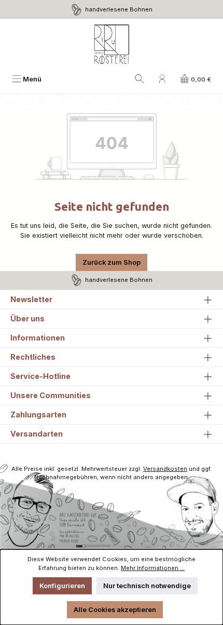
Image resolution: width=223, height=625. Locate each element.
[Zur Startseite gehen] (111, 44)
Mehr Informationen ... (153, 568)
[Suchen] (139, 79)
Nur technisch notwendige (147, 586)
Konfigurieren (62, 586)
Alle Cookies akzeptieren (115, 610)
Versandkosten (165, 468)
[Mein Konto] (162, 79)
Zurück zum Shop (111, 262)
